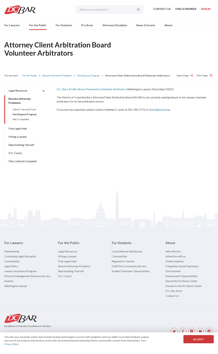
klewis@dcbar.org (159, 109)
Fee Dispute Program (88, 75)
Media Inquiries (175, 261)
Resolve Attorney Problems (57, 75)
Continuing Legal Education (20, 256)
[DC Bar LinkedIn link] (191, 331)
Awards (8, 281)
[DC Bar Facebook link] (183, 331)
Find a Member (185, 8)
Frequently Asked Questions (182, 266)
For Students (64, 25)
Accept (198, 339)
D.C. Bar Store (174, 290)
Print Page (202, 75)
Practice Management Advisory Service (27, 276)
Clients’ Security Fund (24, 109)
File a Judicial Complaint (23, 161)
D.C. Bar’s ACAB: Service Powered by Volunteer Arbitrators (91, 89)
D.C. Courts (15, 153)
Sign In (206, 8)
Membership (11, 251)
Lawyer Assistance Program (20, 271)
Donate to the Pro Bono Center (184, 285)
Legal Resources (18, 90)
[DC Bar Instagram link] (209, 331)
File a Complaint (21, 119)
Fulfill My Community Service (129, 266)
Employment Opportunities (181, 276)
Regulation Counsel (123, 261)
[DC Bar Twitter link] (174, 331)
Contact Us (162, 8)
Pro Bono (87, 25)
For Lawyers (12, 25)
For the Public (37, 25)
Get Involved (173, 271)
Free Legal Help (18, 128)
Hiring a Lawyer (18, 136)
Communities (12, 261)
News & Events (145, 25)
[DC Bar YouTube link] (200, 331)
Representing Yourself (21, 144)
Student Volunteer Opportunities (131, 271)
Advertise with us (176, 256)
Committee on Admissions (127, 251)
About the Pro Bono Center (181, 281)
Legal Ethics (11, 266)
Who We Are (173, 251)
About (168, 25)
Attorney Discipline (115, 25)
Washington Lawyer (15, 285)
